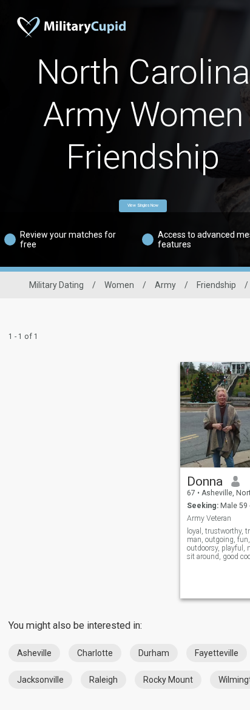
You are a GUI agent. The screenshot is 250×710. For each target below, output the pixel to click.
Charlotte (95, 653)
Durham (153, 653)
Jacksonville (40, 680)
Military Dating (56, 285)
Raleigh (103, 680)
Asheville (34, 653)
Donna (205, 481)
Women (119, 285)
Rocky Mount (168, 680)
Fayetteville (216, 653)
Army (165, 285)
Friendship (216, 285)
